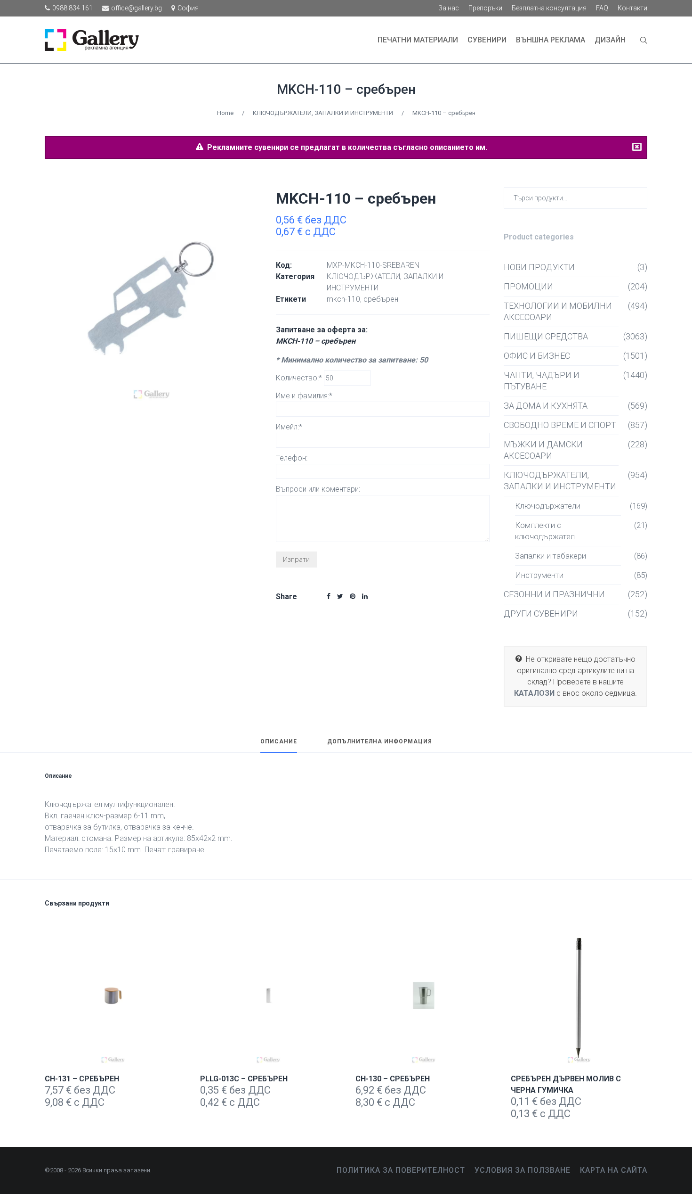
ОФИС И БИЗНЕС (537, 356)
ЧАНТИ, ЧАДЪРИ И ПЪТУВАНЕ (541, 380)
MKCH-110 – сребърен (346, 89)
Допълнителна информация (379, 742)
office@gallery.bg (136, 8)
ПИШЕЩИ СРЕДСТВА (546, 336)
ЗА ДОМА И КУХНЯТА (545, 406)
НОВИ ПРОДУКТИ (539, 267)
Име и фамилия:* (304, 395)
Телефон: (291, 457)
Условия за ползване (523, 1170)
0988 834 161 (72, 8)
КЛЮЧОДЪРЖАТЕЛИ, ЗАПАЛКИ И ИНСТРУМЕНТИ (323, 112)
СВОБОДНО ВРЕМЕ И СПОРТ (560, 425)
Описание (278, 742)
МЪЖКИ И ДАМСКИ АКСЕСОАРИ (543, 450)
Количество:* (300, 377)
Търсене (638, 197)
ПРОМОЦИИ (528, 286)
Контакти (632, 8)
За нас (448, 8)
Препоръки (485, 8)
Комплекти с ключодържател (545, 530)
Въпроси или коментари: (318, 489)
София (188, 8)
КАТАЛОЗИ (534, 693)
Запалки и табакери (550, 555)
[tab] (278, 746)
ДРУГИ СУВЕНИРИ (541, 613)
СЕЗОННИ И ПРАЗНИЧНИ (554, 594)
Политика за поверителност (401, 1170)
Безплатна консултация (549, 8)
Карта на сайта (613, 1170)
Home (225, 112)
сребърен (380, 299)
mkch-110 (343, 299)
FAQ (602, 8)
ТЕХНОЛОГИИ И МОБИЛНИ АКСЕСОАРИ (558, 311)
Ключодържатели (547, 506)
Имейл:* (289, 426)
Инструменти (539, 575)
